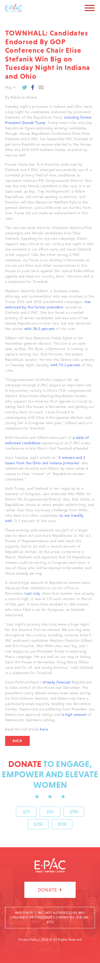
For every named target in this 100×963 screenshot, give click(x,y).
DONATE (48, 890)
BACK (17, 740)
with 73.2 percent (66, 365)
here (44, 729)
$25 (26, 811)
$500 (62, 824)
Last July (32, 593)
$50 (50, 811)
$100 (74, 811)
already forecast (57, 682)
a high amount (74, 714)
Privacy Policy (28, 939)
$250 (38, 824)
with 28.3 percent (39, 328)
